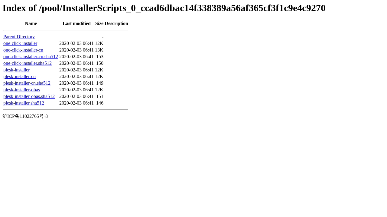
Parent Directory (19, 36)
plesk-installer (16, 69)
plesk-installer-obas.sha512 (29, 96)
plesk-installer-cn (19, 76)
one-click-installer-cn (23, 49)
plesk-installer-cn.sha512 (26, 83)
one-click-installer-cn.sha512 (30, 56)
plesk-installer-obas (21, 89)
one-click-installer (20, 43)
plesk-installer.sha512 (23, 102)
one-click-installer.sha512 (27, 63)
